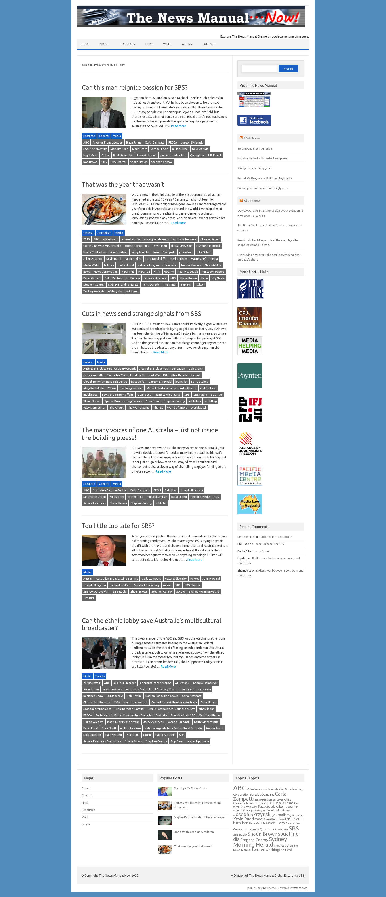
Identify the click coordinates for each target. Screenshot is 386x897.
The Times (170, 284)
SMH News (252, 138)
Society (100, 676)
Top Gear (177, 741)
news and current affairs (118, 394)
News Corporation (106, 271)
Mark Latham (178, 258)
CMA (117, 702)
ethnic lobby (206, 708)
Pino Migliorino (147, 155)
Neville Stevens (191, 265)
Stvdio (180, 591)
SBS (104, 161)
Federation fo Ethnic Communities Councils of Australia (131, 715)
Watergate (115, 291)
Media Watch (91, 265)
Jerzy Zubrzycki (153, 721)
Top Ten (185, 284)
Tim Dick (89, 597)
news (86, 271)
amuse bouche (130, 239)
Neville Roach (215, 728)
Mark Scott (139, 148)
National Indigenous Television (157, 265)
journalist (181, 381)
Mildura (109, 265)
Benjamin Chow (93, 695)
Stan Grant (153, 401)
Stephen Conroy (161, 161)
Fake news (284, 806)
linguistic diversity (95, 148)
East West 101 (158, 375)
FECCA (172, 142)
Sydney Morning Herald (123, 284)
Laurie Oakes (133, 258)
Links (148, 43)
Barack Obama (259, 794)
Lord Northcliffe (155, 258)
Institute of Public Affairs (123, 721)
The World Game (138, 407)
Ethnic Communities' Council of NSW (171, 708)
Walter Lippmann (198, 741)
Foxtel (194, 578)
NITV (157, 271)
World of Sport (177, 407)
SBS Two (217, 394)
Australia (265, 789)
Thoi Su (158, 407)
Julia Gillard (203, 252)
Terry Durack (150, 284)
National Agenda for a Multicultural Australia (173, 728)
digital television (182, 245)
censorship (260, 799)
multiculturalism (157, 496)
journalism (186, 252)
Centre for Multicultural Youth (126, 375)
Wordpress (301, 887)
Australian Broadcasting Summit (117, 578)
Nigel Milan (90, 155)
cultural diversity (176, 578)
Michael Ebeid (159, 148)
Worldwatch (199, 407)
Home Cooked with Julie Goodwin (105, 252)
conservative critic (136, 702)
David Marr (160, 245)
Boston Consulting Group (161, 695)
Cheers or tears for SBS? (269, 543)
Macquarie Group (94, 496)
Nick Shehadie (92, 734)
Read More (178, 126)
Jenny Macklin (140, 252)
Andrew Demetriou (205, 682)
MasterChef (198, 258)
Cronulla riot (209, 702)
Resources (127, 43)
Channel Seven (209, 239)
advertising (110, 239)
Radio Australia (165, 734)
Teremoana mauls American (255, 148)
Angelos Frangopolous (107, 142)
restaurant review (155, 278)
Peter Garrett (92, 278)
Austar (87, 578)
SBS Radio (200, 394)
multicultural (180, 148)
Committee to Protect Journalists (251, 803)
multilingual (90, 394)
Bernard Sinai (246, 536)
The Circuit (116, 407)
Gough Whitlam (93, 721)
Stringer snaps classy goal (254, 168)
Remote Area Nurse (167, 394)
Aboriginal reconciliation (155, 682)
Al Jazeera (252, 200)
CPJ (272, 803)
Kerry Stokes (199, 381)
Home (86, 43)
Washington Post (278, 850)
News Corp (275, 823)
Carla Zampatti (155, 142)
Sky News (218, 278)
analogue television (156, 239)
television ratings (94, 407)
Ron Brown (90, 161)
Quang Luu (197, 155)
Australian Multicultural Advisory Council (109, 368)
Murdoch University (146, 585)
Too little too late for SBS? (118, 525)
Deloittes (170, 490)
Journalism (104, 232)
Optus (105, 155)
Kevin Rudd (113, 258)
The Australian (283, 845)
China (287, 799)
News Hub (128, 271)
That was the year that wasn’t (123, 184)
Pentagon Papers (213, 271)
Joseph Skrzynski (192, 142)
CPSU (157, 490)
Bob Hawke (134, 695)
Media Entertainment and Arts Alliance (171, 388)
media (214, 258)
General (104, 135)
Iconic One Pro (256, 887)
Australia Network (185, 239)
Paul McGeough (188, 271)
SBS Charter (118, 161)
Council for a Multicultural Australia (174, 702)
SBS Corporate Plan (96, 591)
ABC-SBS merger (124, 682)
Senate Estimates (94, 503)
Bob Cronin (196, 368)
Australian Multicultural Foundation (162, 368)
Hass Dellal (138, 381)
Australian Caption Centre (109, 490)
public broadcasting (173, 155)
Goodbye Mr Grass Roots (275, 536)
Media (117, 135)
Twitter (200, 284)
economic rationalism (97, 708)
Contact (208, 43)
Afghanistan (253, 789)
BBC (272, 794)
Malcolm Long (119, 148)
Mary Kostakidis (93, 388)
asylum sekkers (112, 689)
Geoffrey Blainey (209, 715)
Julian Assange (93, 258)
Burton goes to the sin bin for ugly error (263, 188)
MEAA (112, 388)
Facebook (266, 806)
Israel (270, 810)
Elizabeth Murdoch (208, 245)
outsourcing (179, 496)
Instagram (260, 810)
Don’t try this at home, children (194, 831)
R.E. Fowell (215, 155)
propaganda (251, 829)
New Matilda (200, 148)
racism (167, 585)
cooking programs (137, 245)
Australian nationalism (196, 689)
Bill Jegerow (115, 695)
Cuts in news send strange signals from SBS (141, 313)
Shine (204, 278)
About (104, 43)
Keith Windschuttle (206, 721)
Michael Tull (135, 496)
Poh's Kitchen (113, 278)
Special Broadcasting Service (123, 401)
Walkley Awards (93, 291)
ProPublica (133, 278)
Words (187, 43)
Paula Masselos (123, 155)
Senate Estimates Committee (102, 741)
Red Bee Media (200, 496)
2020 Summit (91, 682)
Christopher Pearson (96, 702)
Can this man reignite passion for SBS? (134, 87)
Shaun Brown (138, 161)
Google (248, 810)
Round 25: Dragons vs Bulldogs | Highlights (264, 178)
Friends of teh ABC (183, 715)
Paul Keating (113, 734)
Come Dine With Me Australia (102, 245)
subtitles (161, 503)
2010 (86, 239)
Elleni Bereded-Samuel (185, 375)
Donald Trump (284, 803)
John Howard (211, 578)
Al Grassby (182, 682)
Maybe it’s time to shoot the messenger (199, 817)
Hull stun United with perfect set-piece (262, 158)
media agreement (131, 388)
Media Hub (117, 496)
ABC (86, 142)
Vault (167, 43)
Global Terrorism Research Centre (105, 381)
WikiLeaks (132, 291)
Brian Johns (133, 142)
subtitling (211, 401)
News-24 (144, 271)
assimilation (91, 689)
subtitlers (195, 401)
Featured (89, 135)
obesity (169, 271)
